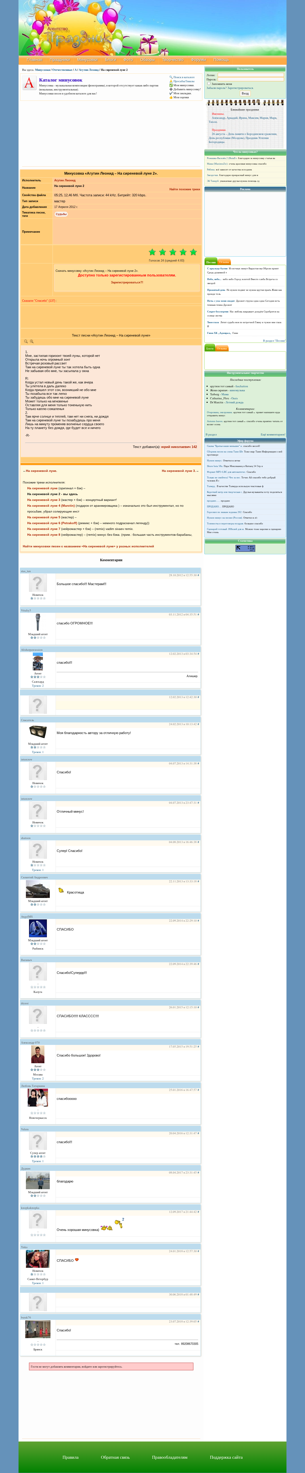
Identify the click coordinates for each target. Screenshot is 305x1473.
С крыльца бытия (217, 268)
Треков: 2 (38, 686)
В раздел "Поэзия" (274, 341)
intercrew (26, 759)
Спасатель (27, 720)
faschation (242, 386)
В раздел (211, 434)
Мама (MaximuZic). (217, 163)
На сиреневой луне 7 (43, 529)
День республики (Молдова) (226, 138)
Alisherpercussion (32, 650)
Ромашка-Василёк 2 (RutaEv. (222, 158)
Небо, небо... (214, 279)
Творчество (173, 59)
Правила (71, 1457)
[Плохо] (162, 251)
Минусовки (87, 59)
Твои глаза (213, 322)
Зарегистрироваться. (241, 88)
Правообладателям (170, 1457)
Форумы (198, 59)
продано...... (213, 500)
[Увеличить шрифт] (32, 342)
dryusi (25, 1003)
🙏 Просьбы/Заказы (181, 81)
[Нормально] (172, 251)
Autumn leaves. (215, 421)
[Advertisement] (111, 133)
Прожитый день (216, 290)
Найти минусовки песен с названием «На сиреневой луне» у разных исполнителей (88, 546)
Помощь (221, 59)
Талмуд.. (211, 486)
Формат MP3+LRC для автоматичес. (226, 472)
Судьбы (61, 214)
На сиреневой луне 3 (43, 500)
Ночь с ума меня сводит (221, 301)
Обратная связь (115, 1457)
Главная (34, 59)
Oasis (234, 398)
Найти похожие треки (184, 189)
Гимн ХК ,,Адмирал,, (219, 333)
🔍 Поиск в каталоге (182, 77)
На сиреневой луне (42, 488)
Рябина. (211, 169)
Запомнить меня (221, 84)
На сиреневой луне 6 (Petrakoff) (52, 523)
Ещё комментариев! (273, 434)
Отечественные (62, 69)
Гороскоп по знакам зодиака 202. (224, 512)
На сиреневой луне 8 (43, 534)
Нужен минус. (214, 460)
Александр (218, 118)
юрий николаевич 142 (179, 447)
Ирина (243, 118)
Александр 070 (30, 1042)
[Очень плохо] (152, 251)
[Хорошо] (183, 251)
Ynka (24, 1247)
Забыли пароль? (217, 88)
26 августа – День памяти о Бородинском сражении (244, 134)
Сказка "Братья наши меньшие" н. (224, 446)
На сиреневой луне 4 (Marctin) (51, 505)
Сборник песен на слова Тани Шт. (225, 451)
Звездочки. (213, 175)
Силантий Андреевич (34, 877)
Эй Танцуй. (213, 181)
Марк (272, 118)
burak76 (26, 1317)
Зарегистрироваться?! (127, 282)
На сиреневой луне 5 (43, 517)
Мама (225, 394)
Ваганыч (26, 960)
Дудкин (25, 1168)
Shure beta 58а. (215, 466)
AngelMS (27, 916)
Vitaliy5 (26, 610)
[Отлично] (193, 251)
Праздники (60, 59)
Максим (253, 118)
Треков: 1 (38, 752)
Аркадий (232, 118)
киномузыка (237, 390)
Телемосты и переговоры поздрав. (225, 523)
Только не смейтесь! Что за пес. (224, 477)
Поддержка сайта (226, 1457)
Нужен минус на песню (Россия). (225, 517)
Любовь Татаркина (33, 1086)
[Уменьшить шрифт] (26, 342)
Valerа (25, 1129)
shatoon (26, 838)
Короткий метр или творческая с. (224, 492)
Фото (128, 59)
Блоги (110, 59)
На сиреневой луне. (41, 471)
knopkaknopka (30, 1208)
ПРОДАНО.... (214, 506)
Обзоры (147, 59)
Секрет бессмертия (217, 311)
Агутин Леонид (89, 69)
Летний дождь (235, 402)
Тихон (213, 122)
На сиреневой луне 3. (179, 471)
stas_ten (26, 571)
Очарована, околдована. (220, 412)
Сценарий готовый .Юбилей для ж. (225, 529)
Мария (264, 118)
